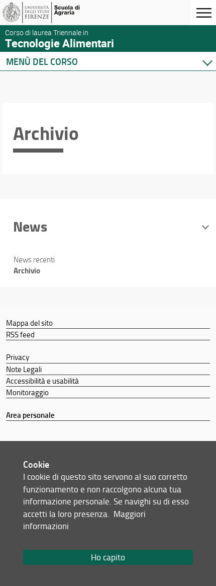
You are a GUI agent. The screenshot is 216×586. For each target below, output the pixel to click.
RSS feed (20, 334)
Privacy (17, 356)
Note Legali (24, 369)
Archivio (27, 270)
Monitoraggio (27, 392)
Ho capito (108, 557)
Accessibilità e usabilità (42, 380)
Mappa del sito (29, 322)
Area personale (30, 414)
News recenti (34, 259)
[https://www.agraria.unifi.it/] (57, 12)
